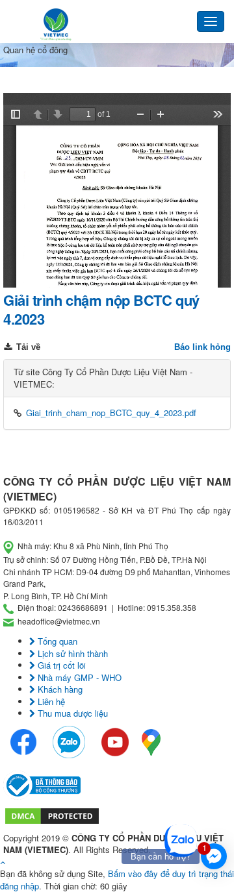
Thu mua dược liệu (71, 713)
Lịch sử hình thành (71, 653)
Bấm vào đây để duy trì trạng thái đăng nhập (117, 879)
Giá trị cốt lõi (60, 665)
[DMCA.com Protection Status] (52, 814)
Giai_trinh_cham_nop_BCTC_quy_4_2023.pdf (111, 412)
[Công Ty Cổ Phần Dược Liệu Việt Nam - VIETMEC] (56, 24)
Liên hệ (50, 701)
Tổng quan (56, 641)
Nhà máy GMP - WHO (78, 677)
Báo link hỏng (202, 347)
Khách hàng (59, 689)
